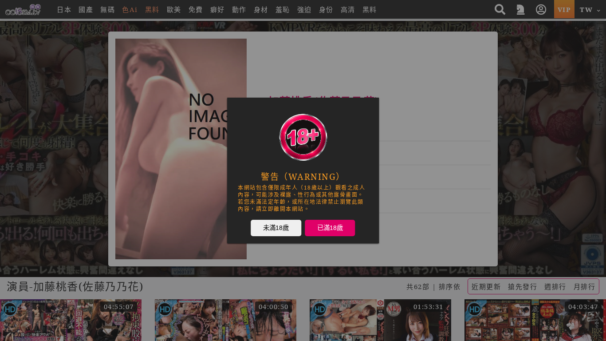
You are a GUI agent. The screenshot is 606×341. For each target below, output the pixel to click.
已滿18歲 (330, 227)
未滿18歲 (276, 227)
